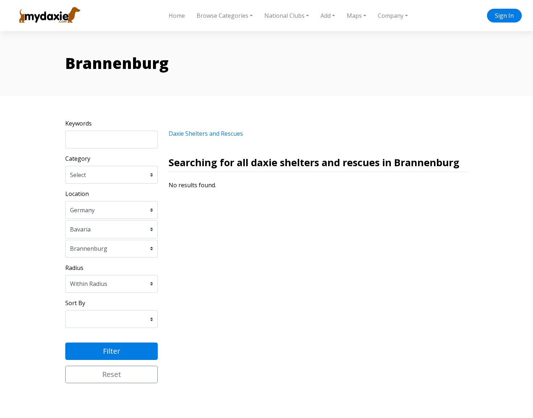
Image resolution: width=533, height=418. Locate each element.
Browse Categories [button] (222, 16)
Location (77, 194)
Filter (111, 351)
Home (177, 16)
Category (77, 159)
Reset (111, 374)
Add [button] (326, 16)
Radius (74, 268)
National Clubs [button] (284, 16)
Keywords (78, 123)
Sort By (75, 303)
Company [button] (391, 16)
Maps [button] (354, 16)
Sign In (504, 16)
